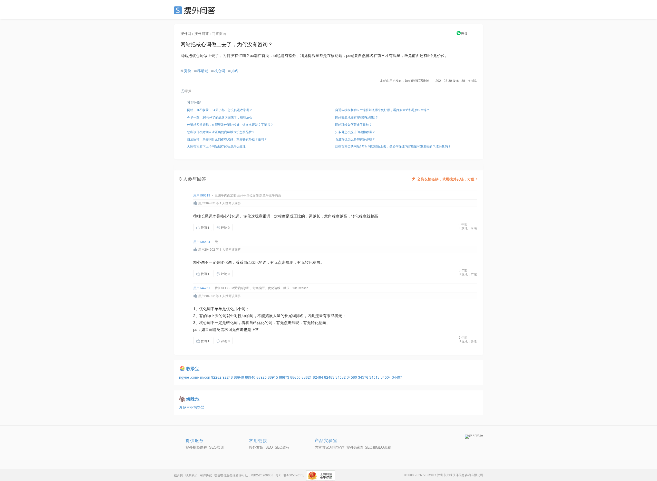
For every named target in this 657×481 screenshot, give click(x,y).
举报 (188, 91)
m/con (205, 377)
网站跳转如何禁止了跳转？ (353, 124)
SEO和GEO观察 (378, 447)
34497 (397, 377)
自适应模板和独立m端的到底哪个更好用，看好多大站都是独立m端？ (382, 109)
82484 (318, 377)
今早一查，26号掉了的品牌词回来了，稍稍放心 (219, 117)
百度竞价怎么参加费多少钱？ (355, 139)
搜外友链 (256, 447)
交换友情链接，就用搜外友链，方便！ (447, 178)
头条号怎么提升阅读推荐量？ (355, 132)
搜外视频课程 (196, 447)
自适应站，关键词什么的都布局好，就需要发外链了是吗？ (227, 139)
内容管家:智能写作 (329, 447)
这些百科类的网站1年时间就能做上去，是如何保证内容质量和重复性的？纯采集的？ (393, 146)
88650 (296, 377)
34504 (386, 377)
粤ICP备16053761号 (289, 475)
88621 (307, 377)
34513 (375, 377)
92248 (228, 377)
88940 (250, 377)
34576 (363, 377)
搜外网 (185, 33)
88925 (262, 377)
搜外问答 (201, 33)
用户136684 (201, 241)
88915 (273, 377)
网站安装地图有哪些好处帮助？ (356, 117)
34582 (341, 377)
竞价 (187, 70)
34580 (352, 377)
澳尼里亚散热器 (191, 407)
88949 (239, 377)
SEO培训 (216, 447)
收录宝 (192, 368)
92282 (217, 377)
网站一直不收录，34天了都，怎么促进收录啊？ (219, 109)
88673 (284, 377)
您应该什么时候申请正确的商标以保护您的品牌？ (221, 132)
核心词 (219, 70)
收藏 (243, 227)
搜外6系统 (354, 447)
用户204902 (206, 203)
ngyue (184, 377)
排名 (234, 70)
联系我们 (191, 475)
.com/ (195, 377)
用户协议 (206, 475)
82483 (329, 377)
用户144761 (201, 288)
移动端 (202, 70)
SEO (196, 10)
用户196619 (201, 195)
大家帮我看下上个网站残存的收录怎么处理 (216, 146)
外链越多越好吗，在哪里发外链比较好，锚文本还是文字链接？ (230, 124)
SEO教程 (282, 447)
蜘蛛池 (192, 399)
